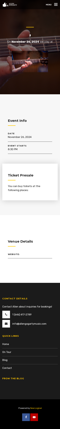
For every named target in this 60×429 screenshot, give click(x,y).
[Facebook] (26, 417)
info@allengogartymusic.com (29, 323)
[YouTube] (34, 417)
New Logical (36, 408)
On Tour (6, 352)
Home (5, 344)
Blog (5, 360)
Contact (7, 368)
